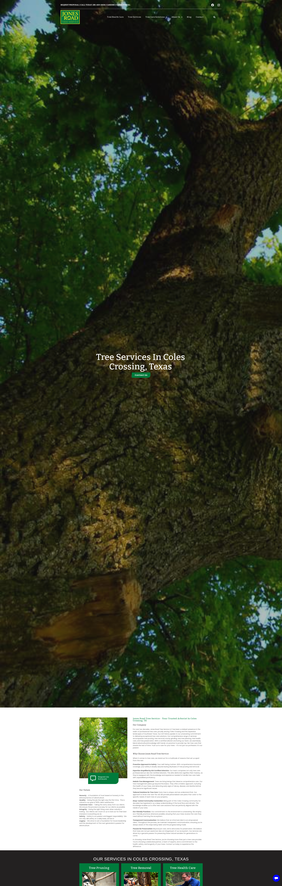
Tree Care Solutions (155, 17)
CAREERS (110, 5)
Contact (199, 17)
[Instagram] (218, 5)
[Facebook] (212, 5)
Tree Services (134, 17)
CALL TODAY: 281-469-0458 (92, 5)
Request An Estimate (103, 778)
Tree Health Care (115, 17)
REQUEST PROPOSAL (70, 5)
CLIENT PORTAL (123, 5)
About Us (176, 17)
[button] (214, 17)
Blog (189, 17)
